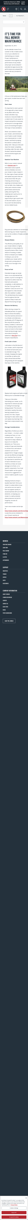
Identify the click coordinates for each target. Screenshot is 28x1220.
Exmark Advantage (7, 597)
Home (4, 15)
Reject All (14, 1212)
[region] (14, 1208)
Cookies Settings (14, 1208)
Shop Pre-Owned (9, 621)
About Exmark (6, 594)
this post (14, 335)
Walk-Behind (6, 551)
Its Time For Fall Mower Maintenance (20, 15)
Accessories (6, 583)
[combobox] (12, 22)
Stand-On (5, 554)
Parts (4, 580)
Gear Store (5, 607)
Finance (4, 574)
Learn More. (23, 3)
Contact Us (5, 604)
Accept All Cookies (14, 1217)
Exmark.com (12, 165)
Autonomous (6, 560)
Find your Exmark (7, 544)
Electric (5, 557)
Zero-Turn (5, 548)
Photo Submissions (7, 613)
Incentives (5, 571)
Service (4, 577)
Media (4, 610)
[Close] (26, 1198)
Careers (5, 600)
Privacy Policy (14, 1205)
